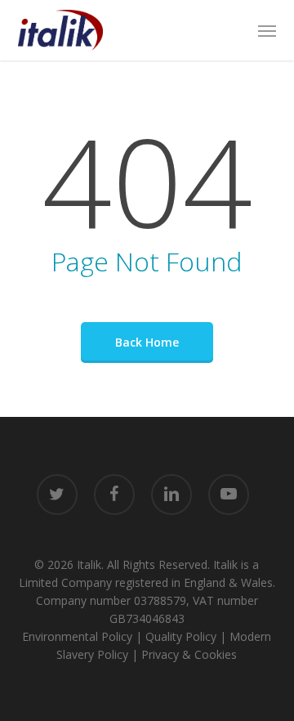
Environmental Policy (77, 636)
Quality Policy (180, 636)
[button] (267, 30)
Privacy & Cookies (189, 654)
